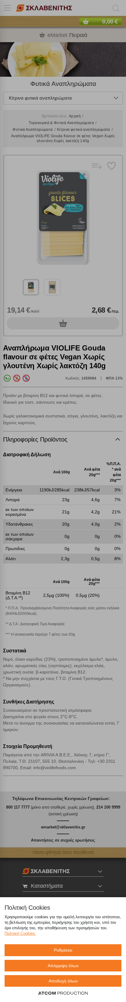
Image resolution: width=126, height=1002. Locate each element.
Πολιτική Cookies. (20, 933)
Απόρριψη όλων (63, 965)
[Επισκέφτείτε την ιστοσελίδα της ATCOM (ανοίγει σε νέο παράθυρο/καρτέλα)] (63, 993)
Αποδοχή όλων (63, 980)
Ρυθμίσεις (63, 950)
